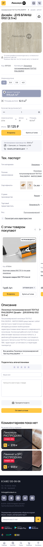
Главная (4, 545)
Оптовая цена (28, 288)
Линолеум (35, 164)
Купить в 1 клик (32, 132)
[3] (21, 367)
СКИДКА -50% (9, 439)
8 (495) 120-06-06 (39, 3)
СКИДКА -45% (9, 461)
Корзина (29, 545)
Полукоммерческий (32, 212)
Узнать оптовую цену (16, 149)
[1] (14, 367)
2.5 (4, 82)
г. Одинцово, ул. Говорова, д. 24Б (19, 145)
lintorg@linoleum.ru (8, 492)
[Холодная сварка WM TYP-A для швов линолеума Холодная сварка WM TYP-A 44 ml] (19, 250)
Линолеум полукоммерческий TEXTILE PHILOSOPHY (25, 68)
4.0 (23, 82)
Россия (37, 195)
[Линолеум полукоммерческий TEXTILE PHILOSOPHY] (23, 185)
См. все (37, 185)
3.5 (17, 82)
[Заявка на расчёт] (34, 3)
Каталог (13, 545)
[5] (28, 367)
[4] (25, 367)
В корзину (11, 132)
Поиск (21, 545)
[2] (18, 367)
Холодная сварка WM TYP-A (16, 273)
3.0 (10, 82)
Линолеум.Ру (34, 204)
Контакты (38, 545)
